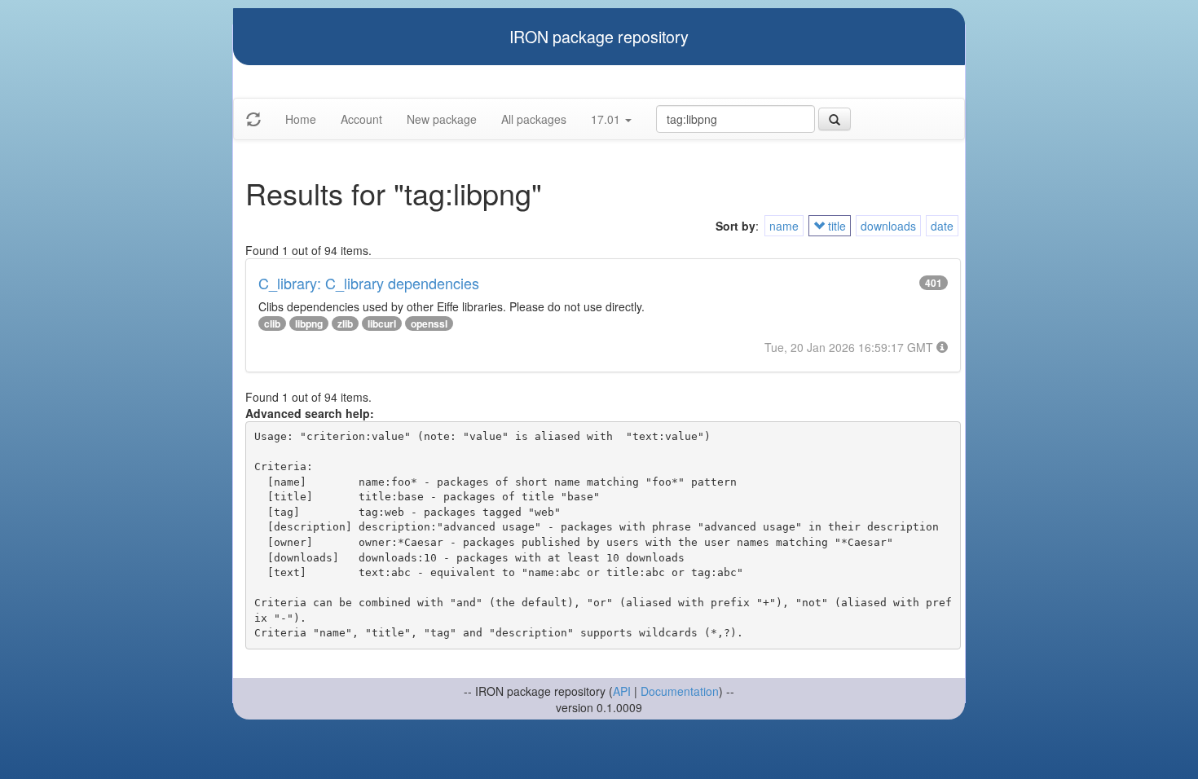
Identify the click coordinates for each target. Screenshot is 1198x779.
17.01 (607, 119)
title (835, 226)
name (784, 226)
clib (272, 323)
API (622, 691)
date (942, 226)
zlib (345, 323)
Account (361, 119)
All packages (533, 119)
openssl (429, 323)
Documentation (680, 691)
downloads (888, 226)
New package (442, 119)
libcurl (382, 323)
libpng (309, 323)
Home (300, 119)
